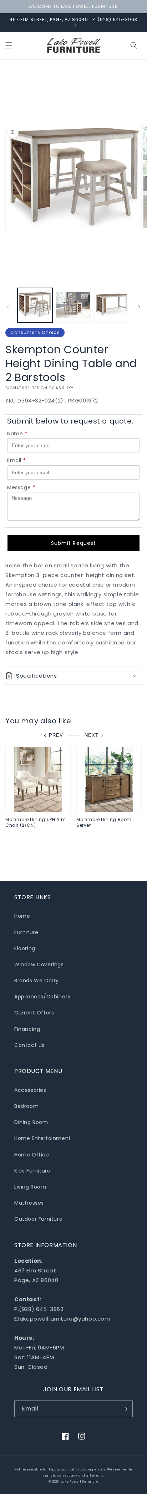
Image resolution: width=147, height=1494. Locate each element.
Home (22, 916)
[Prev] (8, 307)
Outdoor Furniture (38, 1218)
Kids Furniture (32, 1170)
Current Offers (34, 1012)
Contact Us (29, 1045)
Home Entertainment (42, 1138)
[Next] (139, 307)
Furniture (26, 932)
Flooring (24, 948)
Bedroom (26, 1106)
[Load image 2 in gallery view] (73, 305)
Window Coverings (39, 964)
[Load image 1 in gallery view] (34, 305)
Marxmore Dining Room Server (104, 822)
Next (91, 735)
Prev (56, 735)
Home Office (31, 1154)
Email (16, 460)
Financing (27, 1029)
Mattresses (29, 1202)
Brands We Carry (36, 980)
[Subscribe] (124, 1409)
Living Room (30, 1186)
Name (17, 433)
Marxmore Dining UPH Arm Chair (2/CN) (35, 822)
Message (21, 487)
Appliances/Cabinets (42, 996)
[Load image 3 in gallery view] (111, 305)
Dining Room (31, 1122)
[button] (9, 45)
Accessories (30, 1090)
